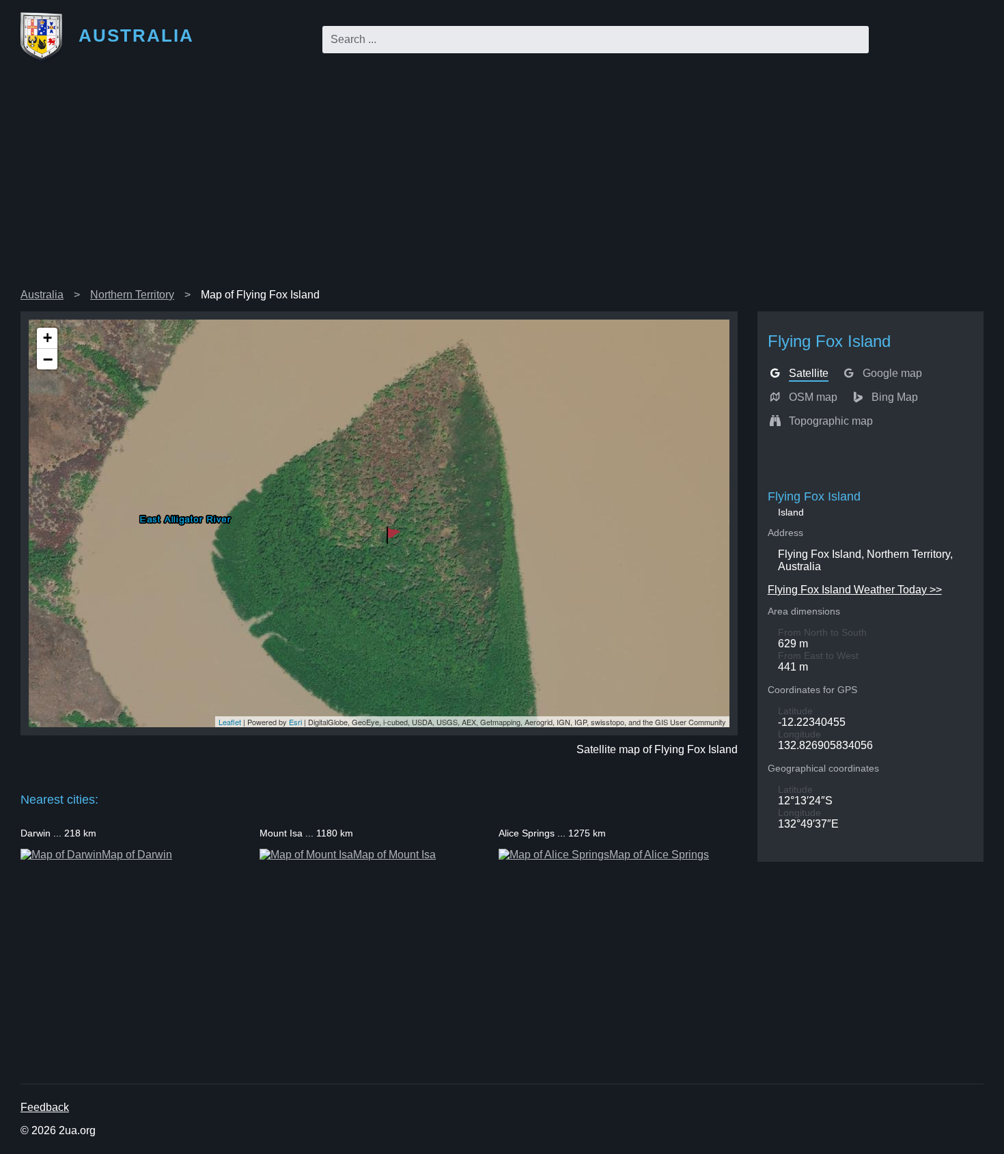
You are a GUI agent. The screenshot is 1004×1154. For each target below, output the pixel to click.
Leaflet (230, 721)
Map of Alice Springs (659, 854)
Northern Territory (132, 294)
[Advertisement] (502, 180)
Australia (42, 294)
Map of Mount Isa (394, 854)
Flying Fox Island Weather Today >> (855, 589)
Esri (295, 721)
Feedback (44, 1107)
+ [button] (47, 337)
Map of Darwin (137, 854)
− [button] (48, 359)
